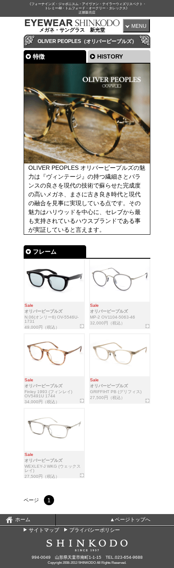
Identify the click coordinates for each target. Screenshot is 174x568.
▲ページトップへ (130, 519)
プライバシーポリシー (94, 530)
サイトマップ (44, 530)
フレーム (45, 251)
